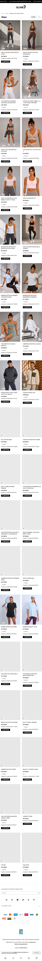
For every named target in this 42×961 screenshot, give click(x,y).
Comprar (5, 61)
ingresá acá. (33, 942)
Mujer (6, 13)
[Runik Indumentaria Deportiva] (5, 957)
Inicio (3, 13)
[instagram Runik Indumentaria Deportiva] (7, 900)
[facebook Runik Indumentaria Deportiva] (12, 900)
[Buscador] (21, 957)
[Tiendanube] (21, 948)
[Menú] (13, 957)
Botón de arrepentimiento (21, 944)
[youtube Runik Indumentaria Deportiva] (18, 900)
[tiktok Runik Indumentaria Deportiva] (23, 900)
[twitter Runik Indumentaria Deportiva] (29, 900)
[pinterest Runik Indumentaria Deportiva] (34, 900)
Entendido (36, 952)
